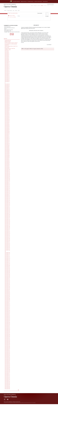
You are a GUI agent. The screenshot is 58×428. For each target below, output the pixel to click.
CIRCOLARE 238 (7, 334)
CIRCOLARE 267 (7, 368)
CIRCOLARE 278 (7, 381)
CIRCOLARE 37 (7, 94)
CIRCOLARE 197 (7, 285)
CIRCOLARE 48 (7, 107)
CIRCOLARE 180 (7, 265)
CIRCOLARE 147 (7, 225)
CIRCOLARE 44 (7, 103)
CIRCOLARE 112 (7, 183)
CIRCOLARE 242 (7, 338)
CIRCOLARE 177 (7, 261)
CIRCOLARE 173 (7, 257)
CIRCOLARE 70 (7, 133)
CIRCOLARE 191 (7, 278)
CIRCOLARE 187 (7, 273)
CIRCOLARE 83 (7, 149)
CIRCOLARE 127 (7, 201)
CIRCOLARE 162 (7, 242)
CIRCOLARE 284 (7, 388)
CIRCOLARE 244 (7, 341)
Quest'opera (12, 15)
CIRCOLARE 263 (7, 363)
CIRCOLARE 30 (7, 86)
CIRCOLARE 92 (7, 159)
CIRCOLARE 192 (7, 279)
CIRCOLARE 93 (7, 161)
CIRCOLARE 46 (7, 105)
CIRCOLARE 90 (7, 157)
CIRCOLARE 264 (7, 365)
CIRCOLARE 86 (7, 152)
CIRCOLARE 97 (7, 165)
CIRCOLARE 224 (7, 317)
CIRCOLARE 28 (7, 84)
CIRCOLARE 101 (7, 170)
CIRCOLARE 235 (7, 330)
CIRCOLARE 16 (7, 68)
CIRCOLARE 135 (7, 210)
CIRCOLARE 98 (7, 167)
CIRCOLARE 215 (7, 306)
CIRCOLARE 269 (7, 370)
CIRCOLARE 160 (7, 240)
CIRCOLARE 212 (7, 303)
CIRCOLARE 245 (7, 342)
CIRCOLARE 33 (7, 89)
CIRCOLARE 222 (7, 315)
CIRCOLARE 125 (7, 199)
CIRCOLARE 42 (7, 100)
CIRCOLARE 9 (7, 60)
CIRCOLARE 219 (7, 311)
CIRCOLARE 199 (7, 287)
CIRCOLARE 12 (7, 63)
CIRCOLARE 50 (7, 110)
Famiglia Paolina (24, 1)
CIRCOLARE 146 (7, 223)
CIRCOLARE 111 (7, 182)
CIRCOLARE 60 (7, 122)
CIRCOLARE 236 (7, 331)
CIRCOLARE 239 (7, 335)
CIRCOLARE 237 (7, 333)
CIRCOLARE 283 (7, 387)
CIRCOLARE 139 (7, 215)
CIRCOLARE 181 (7, 266)
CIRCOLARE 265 (7, 366)
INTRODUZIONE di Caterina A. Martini (11, 42)
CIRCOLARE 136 (7, 212)
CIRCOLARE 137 (7, 213)
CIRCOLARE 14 (7, 66)
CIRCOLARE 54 (7, 114)
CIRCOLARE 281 (7, 385)
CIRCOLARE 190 (7, 277)
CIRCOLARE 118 (7, 190)
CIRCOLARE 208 (7, 298)
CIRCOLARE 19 (7, 72)
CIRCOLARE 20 (7, 73)
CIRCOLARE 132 (7, 207)
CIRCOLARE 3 (7, 53)
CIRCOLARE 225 (7, 318)
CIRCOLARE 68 (7, 131)
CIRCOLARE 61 (7, 123)
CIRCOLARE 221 (7, 314)
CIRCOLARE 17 (7, 69)
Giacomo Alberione (16, 1)
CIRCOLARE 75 (7, 139)
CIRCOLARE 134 (7, 209)
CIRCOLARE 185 (7, 271)
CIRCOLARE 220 (7, 312)
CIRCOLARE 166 (7, 247)
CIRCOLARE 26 (7, 80)
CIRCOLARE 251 (7, 349)
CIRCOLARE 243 (7, 340)
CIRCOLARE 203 (7, 292)
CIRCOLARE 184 (7, 270)
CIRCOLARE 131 (7, 206)
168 (5, 251)
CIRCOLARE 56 (7, 117)
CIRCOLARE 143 (7, 220)
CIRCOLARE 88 (7, 155)
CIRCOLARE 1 (7, 50)
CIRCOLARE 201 (7, 290)
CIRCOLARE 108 (7, 178)
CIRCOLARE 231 (7, 325)
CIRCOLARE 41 (7, 99)
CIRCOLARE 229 (7, 323)
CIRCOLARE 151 (7, 229)
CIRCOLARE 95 (7, 163)
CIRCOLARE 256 (7, 355)
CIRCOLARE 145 (7, 222)
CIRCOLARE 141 (7, 218)
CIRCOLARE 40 (7, 98)
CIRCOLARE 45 (7, 104)
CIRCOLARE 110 (7, 181)
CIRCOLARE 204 (7, 293)
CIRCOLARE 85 (7, 151)
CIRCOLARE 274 (7, 376)
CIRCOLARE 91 (7, 158)
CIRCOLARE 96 (7, 164)
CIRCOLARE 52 (7, 112)
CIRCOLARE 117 (7, 189)
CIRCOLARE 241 (7, 337)
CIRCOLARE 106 (7, 176)
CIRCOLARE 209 (7, 299)
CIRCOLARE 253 (7, 352)
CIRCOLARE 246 (7, 343)
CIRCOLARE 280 (7, 384)
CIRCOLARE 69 (7, 132)
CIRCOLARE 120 (7, 193)
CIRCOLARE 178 (7, 263)
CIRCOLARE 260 (7, 360)
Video (19, 10)
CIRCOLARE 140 (7, 216)
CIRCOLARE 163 (7, 244)
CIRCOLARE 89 (7, 156)
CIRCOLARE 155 (7, 234)
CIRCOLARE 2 (7, 52)
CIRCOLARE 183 (7, 269)
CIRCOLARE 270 (7, 372)
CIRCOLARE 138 (7, 214)
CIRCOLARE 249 (7, 347)
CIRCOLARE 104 (7, 174)
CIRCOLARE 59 (7, 120)
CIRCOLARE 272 (7, 374)
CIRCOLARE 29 (7, 85)
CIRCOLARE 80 (7, 145)
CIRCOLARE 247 (7, 344)
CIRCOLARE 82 (7, 148)
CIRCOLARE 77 (7, 142)
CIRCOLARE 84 (7, 150)
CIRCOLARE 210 (7, 301)
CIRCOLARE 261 (7, 361)
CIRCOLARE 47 (7, 106)
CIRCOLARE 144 (7, 221)
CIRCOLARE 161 (7, 241)
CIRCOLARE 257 (7, 356)
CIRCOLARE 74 (7, 138)
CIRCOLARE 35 (7, 92)
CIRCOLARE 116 (7, 188)
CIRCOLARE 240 (7, 336)
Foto (13, 10)
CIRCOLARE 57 (7, 118)
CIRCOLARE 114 (7, 186)
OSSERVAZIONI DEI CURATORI (10, 48)
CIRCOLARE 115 (7, 187)
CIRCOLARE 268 (7, 369)
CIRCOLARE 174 (7, 258)
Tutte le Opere (9, 10)
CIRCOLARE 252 (7, 350)
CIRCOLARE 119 (7, 191)
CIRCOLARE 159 (7, 239)
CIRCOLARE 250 (7, 348)
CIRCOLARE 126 (7, 200)
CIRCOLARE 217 (7, 309)
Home (5, 10)
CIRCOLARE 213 (7, 304)
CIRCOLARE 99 (7, 168)
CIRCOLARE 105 (7, 175)
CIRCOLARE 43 (7, 101)
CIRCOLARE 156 (7, 235)
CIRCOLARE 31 (7, 87)
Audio (16, 10)
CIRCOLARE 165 (7, 246)
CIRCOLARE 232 (7, 327)
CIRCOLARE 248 (7, 346)
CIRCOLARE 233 (7, 328)
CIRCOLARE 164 (7, 245)
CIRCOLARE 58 (7, 119)
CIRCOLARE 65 (7, 127)
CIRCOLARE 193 (7, 280)
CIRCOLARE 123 (7, 196)
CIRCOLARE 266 (7, 367)
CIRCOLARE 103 (7, 173)
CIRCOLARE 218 (7, 310)
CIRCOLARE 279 (7, 382)
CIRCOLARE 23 (7, 76)
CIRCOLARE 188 (7, 274)
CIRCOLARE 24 (7, 78)
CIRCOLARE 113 (7, 184)
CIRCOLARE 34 (7, 91)
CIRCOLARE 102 (7, 171)
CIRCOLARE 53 (7, 113)
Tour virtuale (45, 1)
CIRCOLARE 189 (7, 276)
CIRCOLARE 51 (7, 111)
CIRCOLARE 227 (7, 321)
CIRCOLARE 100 (7, 169)
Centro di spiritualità (38, 1)
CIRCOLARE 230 (7, 324)
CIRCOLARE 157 (7, 237)
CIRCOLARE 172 (7, 255)
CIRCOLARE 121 (7, 194)
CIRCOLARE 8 (7, 59)
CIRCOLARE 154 (7, 233)
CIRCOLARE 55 (7, 116)
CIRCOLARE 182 (7, 267)
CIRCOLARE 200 (7, 289)
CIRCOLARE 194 (7, 282)
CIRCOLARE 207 (7, 297)
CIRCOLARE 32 (7, 88)
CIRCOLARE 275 (7, 378)
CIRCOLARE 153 (7, 232)
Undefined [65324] (8, 40)
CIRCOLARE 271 (7, 373)
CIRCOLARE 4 (7, 54)
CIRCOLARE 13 (7, 65)
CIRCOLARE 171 (7, 254)
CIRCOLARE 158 (7, 238)
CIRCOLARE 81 (7, 146)
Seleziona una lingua (50, 4)
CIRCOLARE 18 (7, 71)
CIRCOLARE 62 (7, 124)
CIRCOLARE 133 (7, 208)
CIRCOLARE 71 (7, 135)
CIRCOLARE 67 (7, 130)
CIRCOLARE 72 (7, 136)
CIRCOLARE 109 (7, 180)
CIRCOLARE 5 (7, 55)
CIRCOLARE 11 (7, 62)
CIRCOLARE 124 (7, 197)
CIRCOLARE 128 (7, 202)
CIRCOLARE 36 (7, 93)
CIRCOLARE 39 (7, 97)
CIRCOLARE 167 (7, 248)
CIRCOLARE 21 (7, 74)
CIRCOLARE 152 (7, 231)
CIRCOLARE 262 (7, 362)
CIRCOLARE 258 (7, 357)
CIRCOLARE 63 (7, 125)
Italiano (42, 5)
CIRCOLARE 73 (7, 137)
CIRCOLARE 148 (7, 226)
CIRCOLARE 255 (7, 354)
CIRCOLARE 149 (7, 227)
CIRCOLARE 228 (7, 322)
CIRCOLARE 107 (7, 177)
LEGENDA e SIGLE (8, 49)
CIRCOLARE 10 (7, 61)
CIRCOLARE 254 (7, 353)
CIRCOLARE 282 (7, 386)
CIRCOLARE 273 (7, 375)
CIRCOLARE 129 (7, 203)
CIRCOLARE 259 (7, 359)
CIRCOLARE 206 (7, 296)
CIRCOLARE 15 (7, 67)
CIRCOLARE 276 (7, 379)
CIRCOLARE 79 (7, 144)
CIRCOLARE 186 (7, 272)
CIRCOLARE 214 (7, 305)
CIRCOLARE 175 (7, 259)
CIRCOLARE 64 (7, 126)
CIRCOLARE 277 (7, 380)
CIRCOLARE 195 (7, 283)
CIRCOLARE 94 (7, 162)
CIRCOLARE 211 (7, 302)
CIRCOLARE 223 (7, 316)
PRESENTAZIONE (8, 41)
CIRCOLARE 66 (7, 129)
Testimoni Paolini (30, 1)
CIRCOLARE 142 (7, 219)
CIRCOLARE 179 (7, 264)
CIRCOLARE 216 (7, 308)
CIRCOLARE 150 (7, 228)
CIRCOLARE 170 (7, 253)
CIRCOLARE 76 (7, 140)
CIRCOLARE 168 (7, 250)
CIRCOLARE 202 (7, 291)
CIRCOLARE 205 (7, 295)
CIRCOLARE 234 (7, 329)
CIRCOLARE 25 (7, 79)
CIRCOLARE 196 (7, 284)
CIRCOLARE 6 (7, 56)
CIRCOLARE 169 (7, 252)
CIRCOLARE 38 (7, 95)
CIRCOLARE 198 (7, 286)
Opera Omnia (10, 6)
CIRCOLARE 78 (7, 143)
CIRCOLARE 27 (7, 81)
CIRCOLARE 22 (7, 75)
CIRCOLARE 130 (7, 204)
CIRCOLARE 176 (7, 260)
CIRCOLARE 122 (7, 195)
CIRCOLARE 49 (7, 108)
